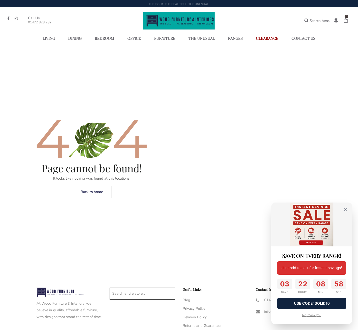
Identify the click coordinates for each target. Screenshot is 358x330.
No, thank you (311, 315)
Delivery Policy (195, 317)
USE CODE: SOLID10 (312, 303)
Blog (186, 300)
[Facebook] (9, 18)
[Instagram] (17, 18)
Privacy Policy (194, 308)
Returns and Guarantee (202, 325)
